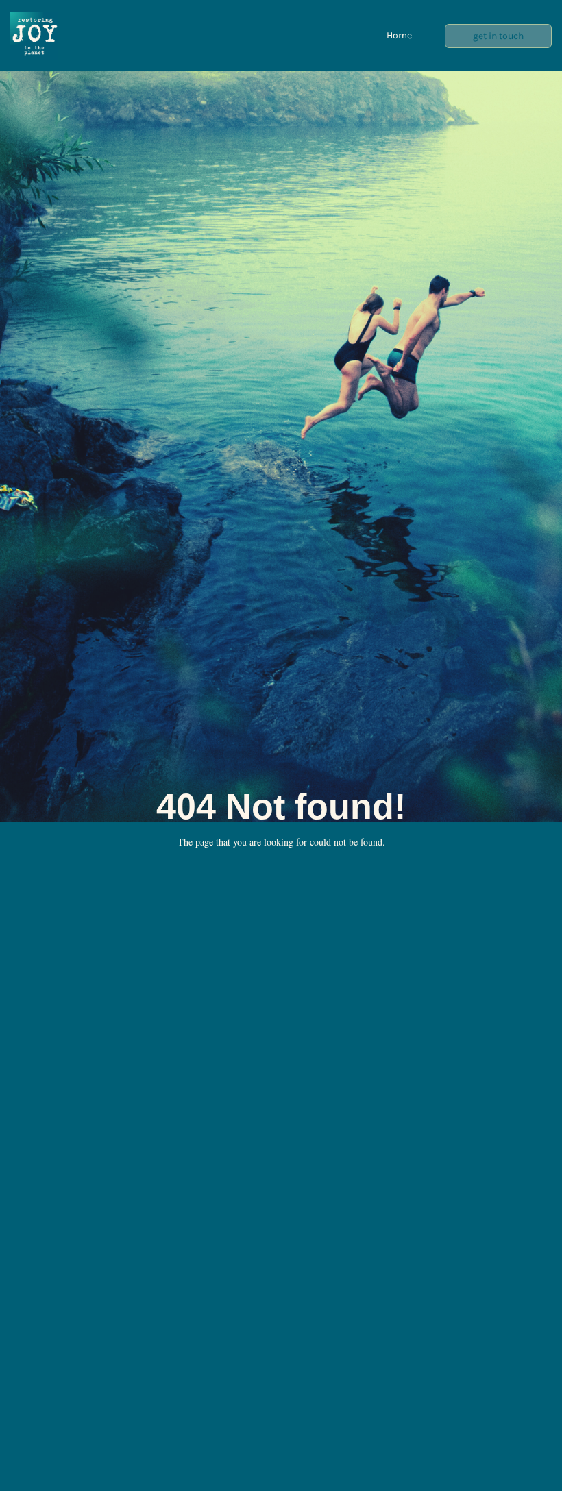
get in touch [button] (498, 36)
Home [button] (399, 35)
